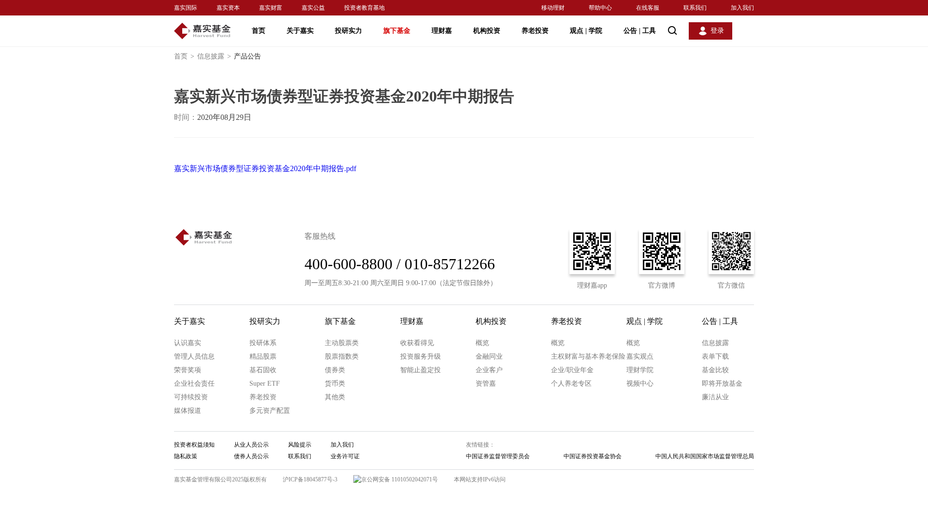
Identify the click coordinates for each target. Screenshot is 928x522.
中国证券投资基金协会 (593, 456)
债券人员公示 (251, 456)
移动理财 (553, 7)
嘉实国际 (185, 7)
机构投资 (486, 30)
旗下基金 (396, 30)
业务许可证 (345, 456)
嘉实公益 (313, 7)
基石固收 (262, 370)
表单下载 (715, 356)
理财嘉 (442, 30)
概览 (482, 343)
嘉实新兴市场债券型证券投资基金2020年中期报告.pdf (265, 168)
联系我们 (695, 7)
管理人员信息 (194, 356)
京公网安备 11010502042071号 (399, 479)
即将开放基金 (722, 383)
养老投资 (535, 30)
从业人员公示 (251, 444)
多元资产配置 (269, 410)
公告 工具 (640, 30)
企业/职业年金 (572, 370)
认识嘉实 (187, 343)
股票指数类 (342, 356)
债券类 (335, 370)
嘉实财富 (270, 7)
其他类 (335, 397)
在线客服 (647, 7)
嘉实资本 (228, 7)
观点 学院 (586, 30)
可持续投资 (191, 397)
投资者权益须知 (194, 444)
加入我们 (742, 7)
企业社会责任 (194, 383)
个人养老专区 (571, 383)
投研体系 (262, 343)
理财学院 (639, 370)
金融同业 (489, 356)
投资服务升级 (420, 356)
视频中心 (639, 383)
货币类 (335, 383)
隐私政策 (185, 456)
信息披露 (214, 56)
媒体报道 (187, 410)
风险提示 (299, 444)
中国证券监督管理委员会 (498, 456)
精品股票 (262, 356)
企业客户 (489, 370)
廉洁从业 (715, 397)
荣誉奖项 (187, 370)
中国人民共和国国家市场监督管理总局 (704, 456)
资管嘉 (486, 383)
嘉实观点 (639, 356)
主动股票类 (342, 343)
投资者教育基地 (364, 7)
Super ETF (264, 383)
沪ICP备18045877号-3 (310, 479)
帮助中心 (600, 7)
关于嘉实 (300, 30)
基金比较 (715, 370)
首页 (258, 30)
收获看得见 (417, 343)
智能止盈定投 (420, 370)
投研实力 (348, 30)
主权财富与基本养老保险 (588, 356)
